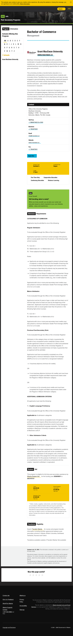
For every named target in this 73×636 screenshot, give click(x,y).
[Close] (71, 2)
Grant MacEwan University (10, 59)
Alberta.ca (22, 595)
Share (42, 9)
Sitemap (22, 610)
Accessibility (23, 606)
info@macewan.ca (34, 136)
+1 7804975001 (33, 149)
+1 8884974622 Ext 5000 (36, 122)
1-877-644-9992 (7, 612)
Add (46, 9)
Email (43, 44)
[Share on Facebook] (33, 44)
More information (25, 4)
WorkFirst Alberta (8, 603)
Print (54, 9)
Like (50, 9)
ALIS (14, 8)
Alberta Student (33, 476)
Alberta (6, 8)
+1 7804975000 (33, 129)
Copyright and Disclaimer (9, 627)
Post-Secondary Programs (10, 20)
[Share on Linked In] (38, 44)
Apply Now (31, 156)
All (5, 41)
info (4, 16)
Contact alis (6, 595)
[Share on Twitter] (28, 44)
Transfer (37, 529)
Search (60, 9)
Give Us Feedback (8, 599)
